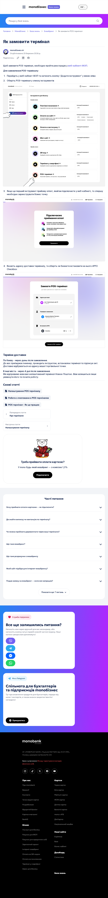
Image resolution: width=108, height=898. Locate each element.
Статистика (59, 857)
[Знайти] (98, 21)
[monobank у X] (39, 771)
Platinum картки (61, 795)
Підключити (42, 475)
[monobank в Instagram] (25, 771)
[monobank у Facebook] (47, 771)
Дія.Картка (58, 819)
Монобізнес (20, 31)
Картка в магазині (29, 814)
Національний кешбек (63, 824)
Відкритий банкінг (30, 809)
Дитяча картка (60, 805)
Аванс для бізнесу (30, 869)
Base (56, 841)
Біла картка (59, 790)
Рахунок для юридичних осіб (34, 839)
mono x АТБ (59, 814)
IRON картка (59, 800)
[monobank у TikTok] (32, 771)
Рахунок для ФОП (29, 835)
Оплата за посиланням (31, 859)
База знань (35, 31)
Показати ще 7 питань (52, 592)
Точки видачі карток (30, 800)
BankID (25, 819)
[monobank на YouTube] (54, 771)
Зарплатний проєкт (30, 844)
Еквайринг (49, 31)
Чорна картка (60, 785)
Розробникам (28, 805)
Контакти (26, 795)
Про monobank (28, 785)
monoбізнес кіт (17, 50)
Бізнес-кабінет (60, 846)
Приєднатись (18, 720)
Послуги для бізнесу (31, 830)
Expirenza (58, 836)
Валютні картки (60, 809)
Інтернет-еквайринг (30, 849)
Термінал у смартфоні (31, 864)
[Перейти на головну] (31, 742)
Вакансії (25, 790)
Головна (7, 31)
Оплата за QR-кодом (31, 854)
